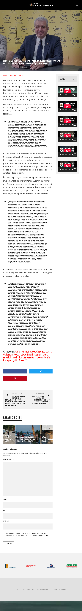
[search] (73, 79)
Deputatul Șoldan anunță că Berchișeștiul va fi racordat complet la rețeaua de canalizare (39, 399)
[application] (67, 91)
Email (6, 510)
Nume (6, 499)
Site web (6, 521)
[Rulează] (61, 95)
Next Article (40, 393)
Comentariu (8, 459)
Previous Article (17, 393)
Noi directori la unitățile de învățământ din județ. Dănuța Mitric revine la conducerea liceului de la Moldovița (15, 400)
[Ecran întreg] (75, 95)
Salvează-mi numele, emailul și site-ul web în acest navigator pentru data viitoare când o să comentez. (27, 534)
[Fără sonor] (73, 95)
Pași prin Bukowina (10, 67)
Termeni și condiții (59, 590)
